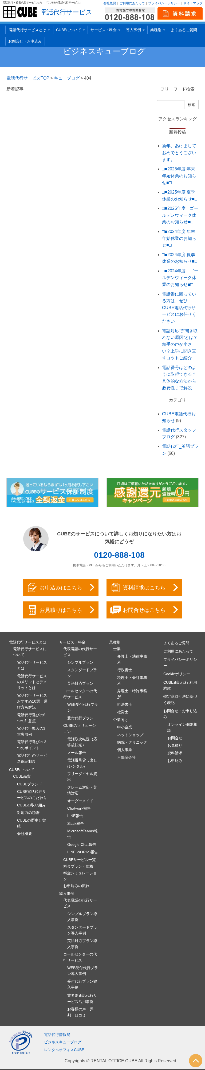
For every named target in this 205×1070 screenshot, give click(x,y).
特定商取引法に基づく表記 (180, 699)
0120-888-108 (119, 555)
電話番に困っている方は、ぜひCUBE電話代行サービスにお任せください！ (179, 307)
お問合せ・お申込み (25, 41)
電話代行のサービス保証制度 (32, 758)
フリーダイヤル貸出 (82, 777)
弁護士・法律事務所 (132, 659)
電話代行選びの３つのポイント (32, 745)
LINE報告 (75, 816)
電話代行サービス (66, 12)
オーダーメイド (80, 801)
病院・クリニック (132, 742)
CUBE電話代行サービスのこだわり (32, 794)
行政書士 (124, 670)
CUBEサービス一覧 (79, 860)
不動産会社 (126, 757)
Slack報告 (75, 823)
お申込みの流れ (76, 886)
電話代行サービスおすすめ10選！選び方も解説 (32, 701)
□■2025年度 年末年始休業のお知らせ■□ (179, 176)
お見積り (174, 745)
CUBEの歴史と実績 (31, 823)
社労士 (122, 712)
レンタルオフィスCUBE (64, 1050)
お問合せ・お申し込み (180, 714)
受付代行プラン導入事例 (82, 984)
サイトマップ (193, 3)
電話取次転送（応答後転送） (82, 742)
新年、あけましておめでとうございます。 (179, 153)
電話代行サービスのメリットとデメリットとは (32, 682)
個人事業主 (126, 750)
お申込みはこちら (61, 588)
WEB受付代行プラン (82, 707)
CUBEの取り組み (31, 805)
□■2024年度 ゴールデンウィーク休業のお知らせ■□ (180, 278)
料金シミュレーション (80, 876)
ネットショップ (130, 735)
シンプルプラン (80, 662)
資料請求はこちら (144, 588)
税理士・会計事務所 (132, 680)
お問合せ (174, 738)
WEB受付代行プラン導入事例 (82, 971)
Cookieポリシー (176, 674)
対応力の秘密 (28, 812)
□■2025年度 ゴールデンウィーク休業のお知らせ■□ (180, 215)
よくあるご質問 (184, 30)
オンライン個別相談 (182, 727)
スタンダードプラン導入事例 (82, 930)
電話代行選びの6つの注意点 (31, 718)
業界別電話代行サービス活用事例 (82, 998)
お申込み (174, 761)
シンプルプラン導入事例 (82, 917)
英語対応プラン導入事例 (82, 943)
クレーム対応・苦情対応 (82, 790)
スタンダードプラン (82, 673)
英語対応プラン (80, 683)
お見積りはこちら (61, 610)
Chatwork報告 (79, 808)
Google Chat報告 (81, 844)
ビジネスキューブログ (104, 51)
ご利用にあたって (132, 3)
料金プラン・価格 (78, 866)
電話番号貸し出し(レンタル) (82, 763)
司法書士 (124, 704)
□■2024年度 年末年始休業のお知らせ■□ (179, 238)
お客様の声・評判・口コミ (80, 1012)
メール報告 (76, 753)
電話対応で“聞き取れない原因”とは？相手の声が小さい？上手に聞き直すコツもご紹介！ (180, 344)
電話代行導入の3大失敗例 (31, 731)
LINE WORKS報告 (82, 852)
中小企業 (124, 727)
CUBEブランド (29, 784)
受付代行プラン (80, 718)
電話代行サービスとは (32, 665)
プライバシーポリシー (164, 3)
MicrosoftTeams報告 (82, 834)
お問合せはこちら (144, 610)
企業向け (120, 720)
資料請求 (174, 753)
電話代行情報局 (57, 1034)
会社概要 (109, 3)
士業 (117, 649)
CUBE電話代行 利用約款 (180, 685)
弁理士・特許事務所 (132, 694)
